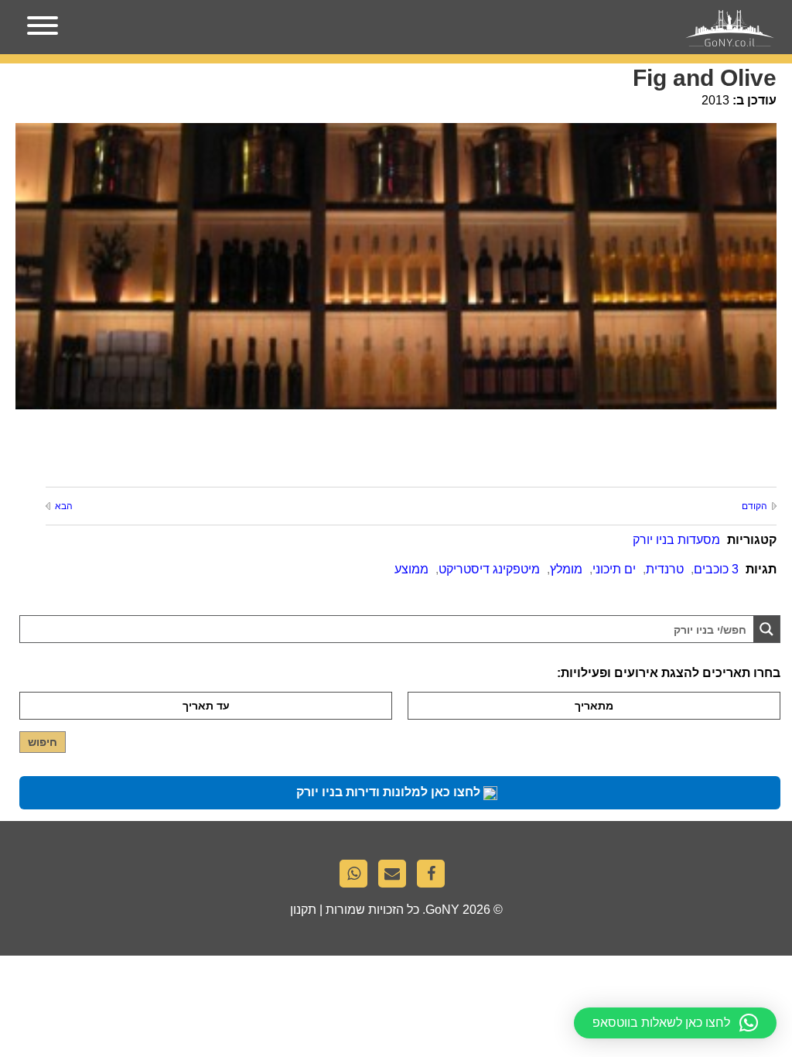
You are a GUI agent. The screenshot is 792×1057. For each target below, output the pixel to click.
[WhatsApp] (357, 877)
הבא (64, 506)
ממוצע (411, 569)
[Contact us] (396, 877)
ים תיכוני (614, 569)
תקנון (303, 909)
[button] (675, 1022)
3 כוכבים (716, 569)
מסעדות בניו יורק (676, 539)
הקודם (754, 506)
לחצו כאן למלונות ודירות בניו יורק (389, 792)
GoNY (442, 909)
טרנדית (665, 569)
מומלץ (566, 569)
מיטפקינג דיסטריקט (489, 569)
